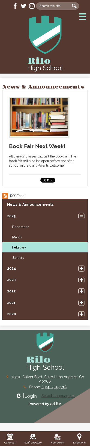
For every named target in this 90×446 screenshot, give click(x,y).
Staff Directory (33, 442)
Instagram (32, 6)
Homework (57, 442)
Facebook (15, 6)
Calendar (9, 442)
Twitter (23, 6)
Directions (79, 442)
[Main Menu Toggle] (83, 16)
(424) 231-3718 (54, 387)
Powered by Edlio (45, 403)
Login (26, 396)
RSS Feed (17, 196)
